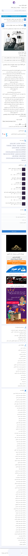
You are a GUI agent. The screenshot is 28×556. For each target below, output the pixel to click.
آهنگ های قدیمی (21, 490)
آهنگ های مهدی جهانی (20, 521)
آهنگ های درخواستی (21, 443)
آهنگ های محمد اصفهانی (20, 504)
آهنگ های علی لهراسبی (20, 477)
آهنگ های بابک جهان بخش (19, 404)
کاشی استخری (22, 354)
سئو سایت (23, 352)
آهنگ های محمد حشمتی (20, 506)
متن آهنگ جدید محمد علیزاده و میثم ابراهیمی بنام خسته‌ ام (15, 58)
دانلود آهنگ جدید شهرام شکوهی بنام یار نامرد (12, 192)
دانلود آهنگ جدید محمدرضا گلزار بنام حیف (13, 203)
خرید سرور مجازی (21, 350)
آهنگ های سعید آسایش (20, 456)
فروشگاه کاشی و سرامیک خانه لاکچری (15, 254)
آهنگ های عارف (22, 469)
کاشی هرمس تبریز (21, 360)
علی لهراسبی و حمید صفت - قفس (14, 169)
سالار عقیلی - (15, 174)
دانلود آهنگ (14, 145)
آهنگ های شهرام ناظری (20, 466)
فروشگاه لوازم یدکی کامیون (20, 373)
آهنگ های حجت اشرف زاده (20, 433)
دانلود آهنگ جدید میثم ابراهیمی (20, 154)
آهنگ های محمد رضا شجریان (19, 508)
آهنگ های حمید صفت (20, 435)
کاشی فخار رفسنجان (21, 362)
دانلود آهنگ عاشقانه (22, 156)
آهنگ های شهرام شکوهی (20, 464)
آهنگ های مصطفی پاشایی (20, 519)
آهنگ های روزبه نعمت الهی (19, 450)
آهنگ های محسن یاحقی (20, 500)
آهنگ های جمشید (21, 416)
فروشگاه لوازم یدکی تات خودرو (17, 286)
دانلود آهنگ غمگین (15, 156)
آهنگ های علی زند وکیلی (20, 471)
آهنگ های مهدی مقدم (20, 523)
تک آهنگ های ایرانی (21, 538)
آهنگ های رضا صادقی (21, 446)
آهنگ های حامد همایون (20, 429)
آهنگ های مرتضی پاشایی (20, 515)
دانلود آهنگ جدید (23, 5)
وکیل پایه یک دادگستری (20, 371)
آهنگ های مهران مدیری (20, 529)
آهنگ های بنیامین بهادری (20, 406)
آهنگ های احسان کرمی (20, 395)
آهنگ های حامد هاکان (20, 427)
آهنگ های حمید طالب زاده (20, 437)
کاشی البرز (23, 375)
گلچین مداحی (22, 542)
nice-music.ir (23, 143)
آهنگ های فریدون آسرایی (20, 487)
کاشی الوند (23, 377)
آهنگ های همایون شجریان (20, 534)
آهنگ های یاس (22, 536)
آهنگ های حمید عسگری (16, 19)
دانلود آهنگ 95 (9, 145)
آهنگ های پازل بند (21, 412)
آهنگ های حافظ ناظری (20, 422)
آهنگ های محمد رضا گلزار (20, 511)
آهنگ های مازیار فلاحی (20, 492)
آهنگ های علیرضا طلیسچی (20, 479)
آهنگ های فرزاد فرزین (20, 485)
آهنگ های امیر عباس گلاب (20, 401)
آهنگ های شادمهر (21, 462)
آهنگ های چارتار (22, 420)
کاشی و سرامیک (22, 358)
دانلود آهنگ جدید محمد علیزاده (21, 149)
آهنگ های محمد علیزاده (21, 126)
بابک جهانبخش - (16, 183)
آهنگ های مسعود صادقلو (20, 517)
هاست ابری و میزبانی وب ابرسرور (16, 275)
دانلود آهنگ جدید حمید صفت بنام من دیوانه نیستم (13, 198)
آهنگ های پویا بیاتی (21, 414)
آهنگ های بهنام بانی (21, 408)
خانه (22, 19)
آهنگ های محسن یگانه (20, 502)
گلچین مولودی (22, 544)
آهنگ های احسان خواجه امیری (19, 393)
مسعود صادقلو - (15, 188)
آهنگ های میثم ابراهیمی (13, 126)
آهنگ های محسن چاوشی (20, 498)
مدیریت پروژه (22, 383)
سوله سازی (23, 379)
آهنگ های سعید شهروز (20, 458)
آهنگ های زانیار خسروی (20, 452)
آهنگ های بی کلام (21, 410)
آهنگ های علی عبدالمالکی (20, 473)
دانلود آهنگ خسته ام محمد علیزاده (8, 154)
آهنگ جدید (18, 143)
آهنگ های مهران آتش (20, 527)
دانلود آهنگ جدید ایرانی (15, 147)
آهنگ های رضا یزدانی (21, 448)
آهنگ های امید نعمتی (20, 399)
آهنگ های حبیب (21, 431)
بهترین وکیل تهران (21, 386)
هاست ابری (23, 348)
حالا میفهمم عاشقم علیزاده (21, 145)
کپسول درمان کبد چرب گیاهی (19, 365)
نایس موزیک (24, 7)
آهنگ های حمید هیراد (21, 441)
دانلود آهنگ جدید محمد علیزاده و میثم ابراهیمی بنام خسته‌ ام (15, 61)
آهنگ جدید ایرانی (12, 143)
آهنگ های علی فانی (21, 475)
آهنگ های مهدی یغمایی (20, 525)
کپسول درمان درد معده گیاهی (19, 367)
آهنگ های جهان (22, 418)
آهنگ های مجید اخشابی (20, 494)
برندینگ (23, 381)
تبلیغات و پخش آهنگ (15, 7)
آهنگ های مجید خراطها (20, 496)
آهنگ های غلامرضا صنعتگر (20, 483)
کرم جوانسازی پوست (21, 369)
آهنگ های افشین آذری (20, 397)
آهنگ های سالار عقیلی (20, 454)
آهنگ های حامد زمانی (21, 425)
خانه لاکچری (23, 356)
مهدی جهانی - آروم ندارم (16, 178)
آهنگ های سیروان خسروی (20, 460)
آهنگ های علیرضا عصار (20, 481)
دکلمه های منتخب (21, 540)
